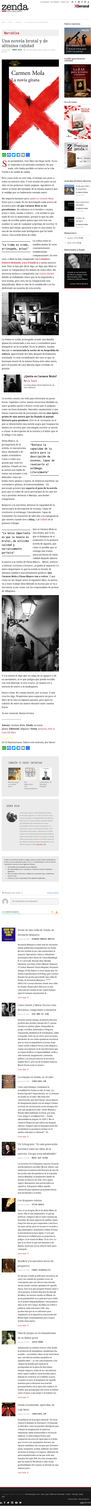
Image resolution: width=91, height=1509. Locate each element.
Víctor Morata (38, 1204)
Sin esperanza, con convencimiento (30, 785)
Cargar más (30, 1481)
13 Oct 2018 (6, 50)
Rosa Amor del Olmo (40, 1014)
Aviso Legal (45, 1494)
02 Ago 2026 (80, 195)
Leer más (22, 997)
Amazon (42, 728)
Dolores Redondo (11, 262)
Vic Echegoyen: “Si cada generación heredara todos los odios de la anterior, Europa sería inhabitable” (37, 1149)
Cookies (68, 1494)
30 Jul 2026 (80, 211)
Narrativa (18, 22)
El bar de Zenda (82, 192)
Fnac (50, 728)
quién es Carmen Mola (41, 198)
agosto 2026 (72, 238)
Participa (75, 1494)
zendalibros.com (39, 1081)
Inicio (3, 22)
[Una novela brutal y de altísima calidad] (30, 105)
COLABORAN (44, 2)
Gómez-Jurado (46, 273)
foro (32, 862)
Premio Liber (72, 1499)
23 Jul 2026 (80, 227)
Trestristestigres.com (32, 1494)
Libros (10, 22)
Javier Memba (37, 1342)
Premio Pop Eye (83, 1499)
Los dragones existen (30, 1200)
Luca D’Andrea (30, 262)
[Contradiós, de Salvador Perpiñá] (46, 774)
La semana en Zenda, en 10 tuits (35, 1077)
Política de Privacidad (57, 1494)
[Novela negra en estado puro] (14, 774)
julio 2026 (71, 242)
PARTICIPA (65, 2)
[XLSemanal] (81, 6)
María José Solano (40, 1158)
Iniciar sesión (53, 893)
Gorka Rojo (17, 50)
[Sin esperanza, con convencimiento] (30, 774)
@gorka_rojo (41, 844)
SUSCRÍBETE (55, 2)
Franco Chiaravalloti (41, 1270)
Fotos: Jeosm (42, 50)
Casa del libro (9, 732)
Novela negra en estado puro (13, 784)
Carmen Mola (31, 50)
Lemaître (44, 259)
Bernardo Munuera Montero (43, 939)
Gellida (43, 519)
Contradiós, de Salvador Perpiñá (46, 784)
